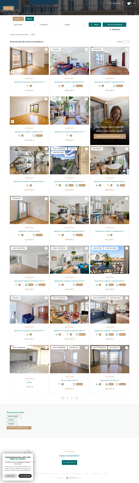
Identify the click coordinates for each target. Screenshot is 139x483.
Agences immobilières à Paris (19, 34)
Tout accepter (25, 476)
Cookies (106, 473)
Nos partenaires (65, 473)
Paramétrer (10, 476)
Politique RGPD (96, 473)
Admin (86, 473)
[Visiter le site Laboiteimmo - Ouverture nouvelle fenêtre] (73, 478)
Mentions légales (77, 473)
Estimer (29, 19)
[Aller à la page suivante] (76, 398)
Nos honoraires (53, 473)
